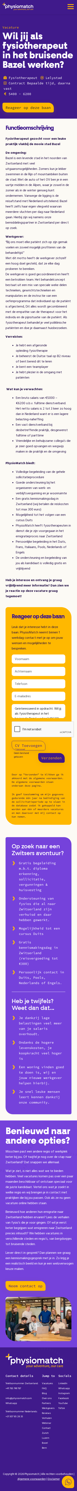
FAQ (44, 1388)
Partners (46, 1403)
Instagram (64, 1393)
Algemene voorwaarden (31, 1479)
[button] (68, 1482)
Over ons (47, 1398)
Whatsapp (11, 1403)
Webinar (46, 1423)
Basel (45, 1443)
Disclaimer (54, 1479)
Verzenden (51, 758)
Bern (44, 1448)
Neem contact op (26, 1286)
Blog (44, 1393)
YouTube (63, 1403)
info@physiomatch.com (19, 1398)
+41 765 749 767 (13, 1388)
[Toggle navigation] (70, 7)
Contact (46, 1428)
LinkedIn (62, 1383)
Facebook (63, 1398)
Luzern (45, 1438)
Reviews (46, 1413)
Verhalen (47, 1418)
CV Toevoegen (28, 745)
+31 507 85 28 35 (14, 1416)
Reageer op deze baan (28, 107)
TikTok (61, 1408)
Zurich (45, 1433)
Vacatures (47, 1383)
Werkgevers (48, 1408)
